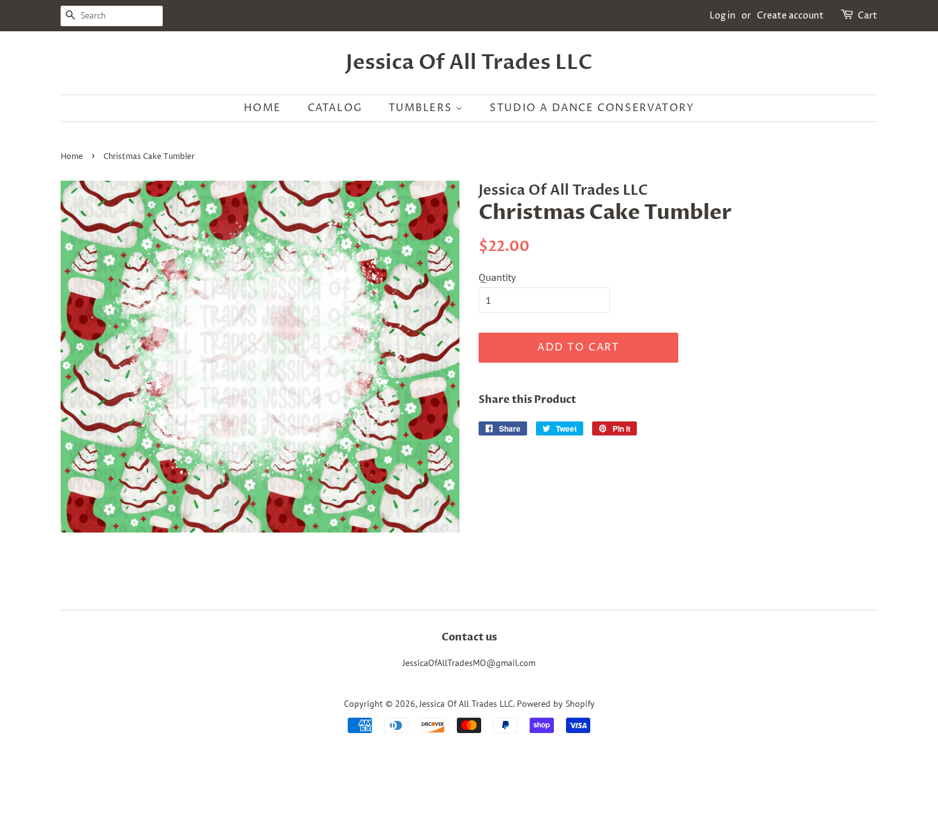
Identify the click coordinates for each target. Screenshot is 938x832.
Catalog (335, 108)
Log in (723, 16)
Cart (867, 16)
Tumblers (422, 108)
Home (262, 108)
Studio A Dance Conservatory (591, 108)
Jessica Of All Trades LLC (469, 62)
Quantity (497, 277)
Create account (790, 16)
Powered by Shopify (556, 703)
